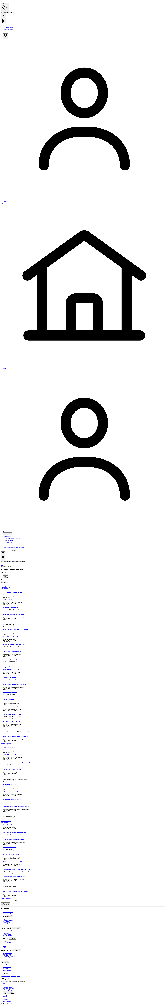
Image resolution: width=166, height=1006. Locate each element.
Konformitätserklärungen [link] (8, 992)
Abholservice (6, 933)
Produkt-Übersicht (7, 934)
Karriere (4, 943)
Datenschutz (5, 984)
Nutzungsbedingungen (7, 987)
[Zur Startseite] (5, 2)
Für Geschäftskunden (7, 935)
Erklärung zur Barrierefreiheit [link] (9, 993)
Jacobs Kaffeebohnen (7, 910)
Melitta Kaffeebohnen (7, 913)
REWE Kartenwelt (7, 967)
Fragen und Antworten (7, 953)
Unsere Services (6, 922)
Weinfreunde (5, 968)
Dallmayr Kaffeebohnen (8, 912)
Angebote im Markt (7, 919)
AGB (4, 983)
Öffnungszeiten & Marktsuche (9, 956)
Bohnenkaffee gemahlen (6, 586)
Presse (4, 946)
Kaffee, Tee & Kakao (5, 563)
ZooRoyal (5, 969)
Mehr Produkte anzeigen (6, 666)
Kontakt (4, 947)
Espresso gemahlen (4, 588)
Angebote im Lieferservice (8, 920)
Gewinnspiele (6, 923)
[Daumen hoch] (3, 904)
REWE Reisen (6, 964)
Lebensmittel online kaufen (8, 930)
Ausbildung (5, 944)
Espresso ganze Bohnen (5, 587)
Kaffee (2, 565)
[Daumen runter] (7, 904)
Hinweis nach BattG (7, 989)
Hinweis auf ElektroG (7, 990)
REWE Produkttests (7, 924)
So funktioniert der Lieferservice (9, 932)
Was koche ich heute (7, 957)
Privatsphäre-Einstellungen (8, 988)
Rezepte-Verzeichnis (7, 955)
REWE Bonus (6, 921)
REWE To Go (6, 965)
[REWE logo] (3, 203)
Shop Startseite (4, 562)
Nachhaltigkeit (6, 941)
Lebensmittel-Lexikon (7, 954)
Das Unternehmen (7, 942)
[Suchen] (14, 550)
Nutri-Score (5, 958)
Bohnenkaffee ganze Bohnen (6, 585)
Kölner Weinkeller (7, 970)
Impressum (5, 986)
